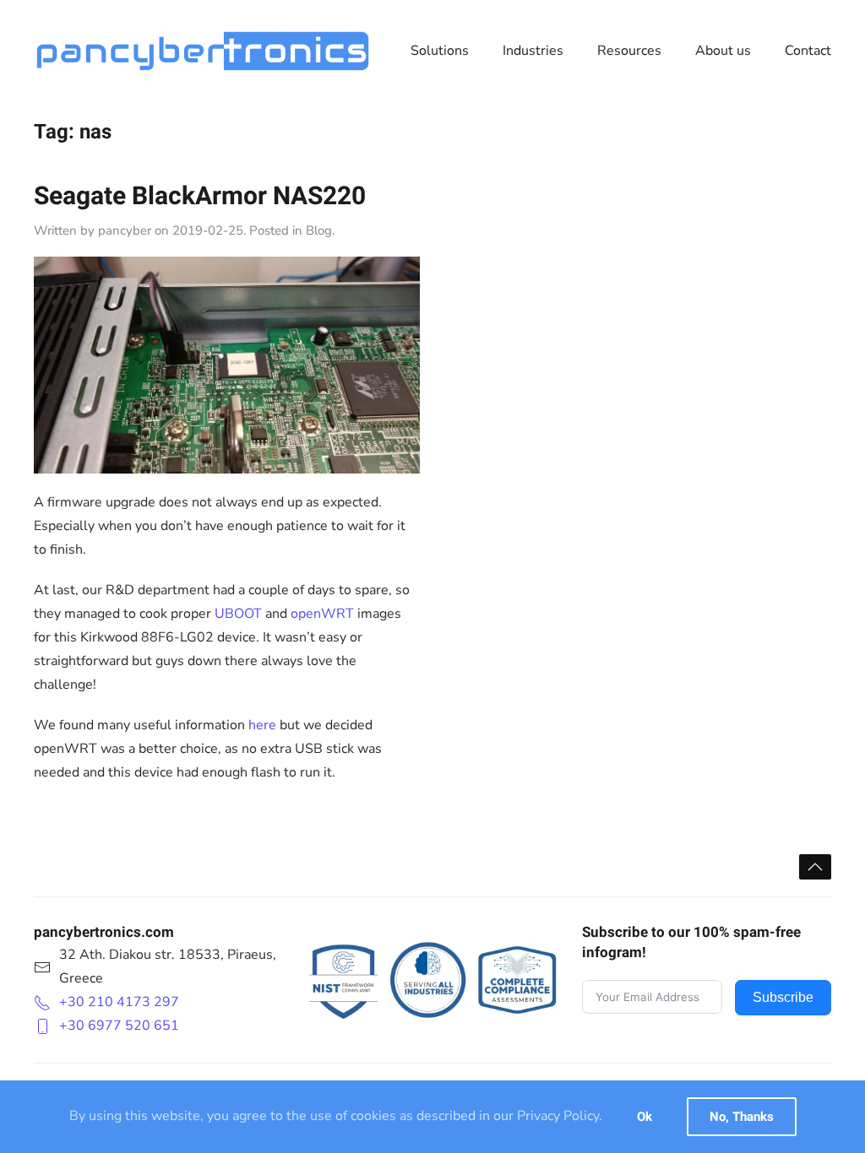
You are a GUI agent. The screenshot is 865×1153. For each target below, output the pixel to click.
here (262, 725)
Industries (533, 50)
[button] (815, 867)
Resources (629, 50)
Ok (644, 1116)
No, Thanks (742, 1116)
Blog (319, 230)
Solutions (440, 50)
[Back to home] (203, 50)
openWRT (322, 613)
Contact (808, 50)
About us (723, 50)
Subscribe (783, 997)
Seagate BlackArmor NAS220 (200, 196)
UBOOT (238, 613)
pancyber (124, 230)
